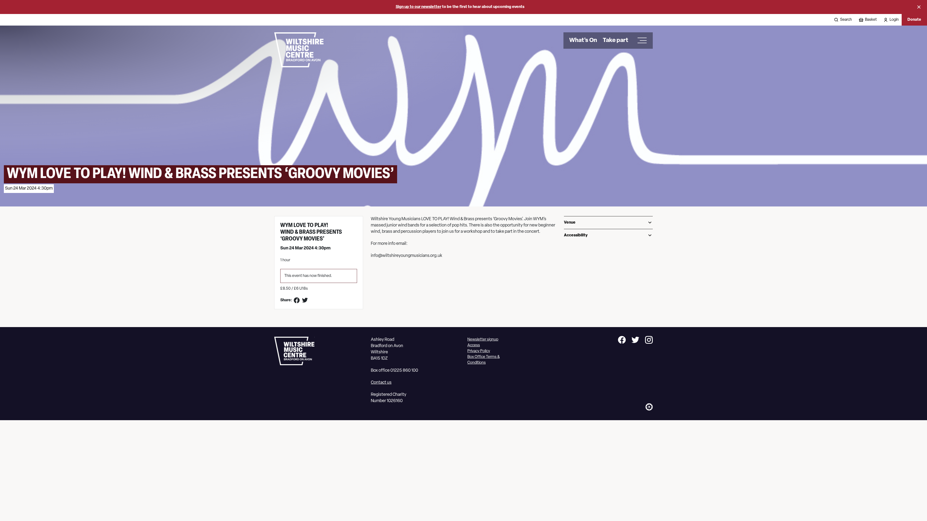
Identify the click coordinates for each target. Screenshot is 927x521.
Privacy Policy (478, 351)
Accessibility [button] (576, 235)
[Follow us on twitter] (635, 340)
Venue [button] (570, 223)
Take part (615, 40)
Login (894, 20)
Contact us (381, 383)
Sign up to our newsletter (418, 7)
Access (473, 345)
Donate (914, 20)
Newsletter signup (482, 340)
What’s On (583, 40)
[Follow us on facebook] (622, 340)
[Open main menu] (640, 40)
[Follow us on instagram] (649, 340)
